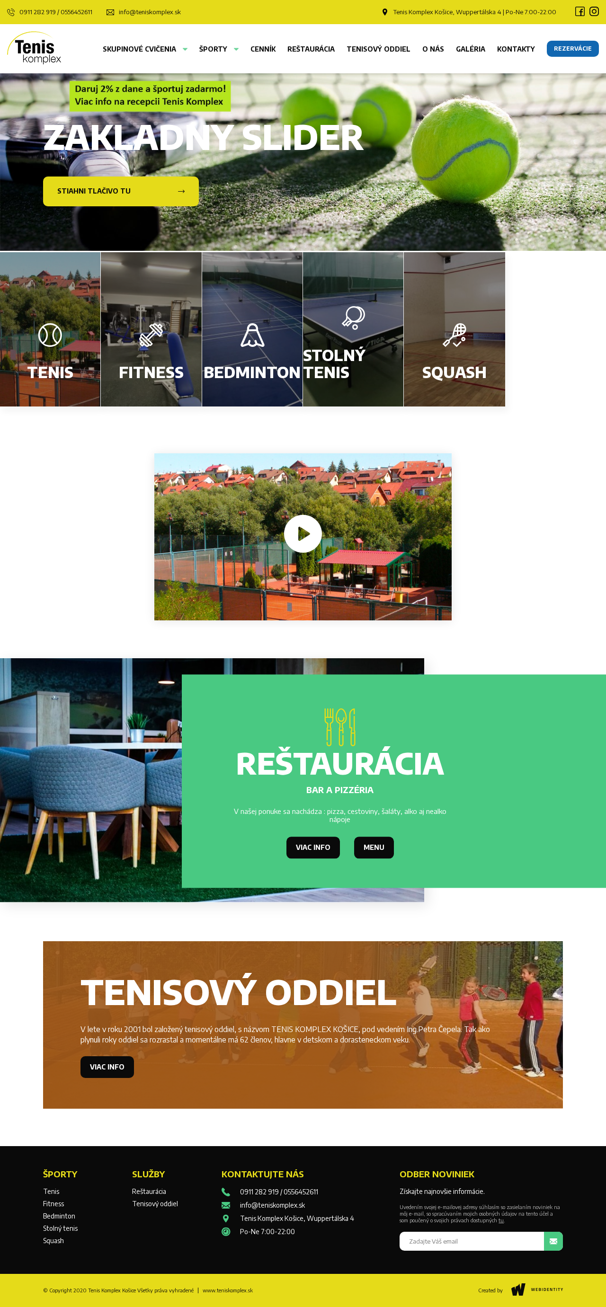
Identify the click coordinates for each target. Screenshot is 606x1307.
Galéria (470, 49)
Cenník (263, 49)
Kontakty (516, 49)
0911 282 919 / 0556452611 (55, 12)
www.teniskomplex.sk (228, 1290)
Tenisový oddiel (378, 49)
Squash (53, 1241)
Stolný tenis (60, 1228)
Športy (214, 49)
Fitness (53, 1204)
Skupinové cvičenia (140, 49)
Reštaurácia (311, 49)
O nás (433, 49)
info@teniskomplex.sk (150, 12)
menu (374, 847)
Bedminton (59, 1216)
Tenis (51, 1191)
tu (501, 1220)
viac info (313, 847)
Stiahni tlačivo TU (94, 191)
